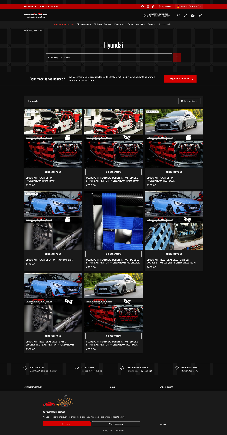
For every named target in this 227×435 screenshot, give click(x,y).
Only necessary (116, 424)
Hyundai (38, 31)
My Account (167, 7)
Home (29, 31)
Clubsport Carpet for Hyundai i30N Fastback (161, 179)
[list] (113, 369)
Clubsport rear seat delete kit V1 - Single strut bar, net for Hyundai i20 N (50, 343)
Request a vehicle (179, 78)
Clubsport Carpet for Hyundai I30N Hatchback (40, 179)
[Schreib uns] (193, 15)
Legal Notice (119, 430)
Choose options (53, 172)
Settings (163, 424)
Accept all (66, 424)
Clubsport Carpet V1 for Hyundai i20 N (49, 260)
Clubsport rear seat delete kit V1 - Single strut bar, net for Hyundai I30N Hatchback (112, 179)
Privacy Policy (108, 430)
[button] (178, 15)
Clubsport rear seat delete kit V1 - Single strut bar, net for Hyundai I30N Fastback (112, 343)
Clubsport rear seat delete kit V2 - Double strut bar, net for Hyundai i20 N (171, 261)
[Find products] (177, 57)
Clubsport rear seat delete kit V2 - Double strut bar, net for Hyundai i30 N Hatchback (113, 261)
